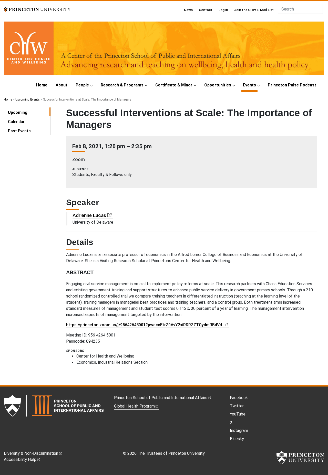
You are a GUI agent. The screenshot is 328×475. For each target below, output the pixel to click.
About (61, 85)
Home (41, 85)
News (188, 10)
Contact (205, 10)
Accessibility (20, 459)
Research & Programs (122, 85)
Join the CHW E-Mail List (254, 10)
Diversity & (31, 453)
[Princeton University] (37, 9)
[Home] (164, 50)
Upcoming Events (27, 99)
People (82, 85)
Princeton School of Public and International (160, 397)
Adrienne (89, 215)
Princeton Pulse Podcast (292, 85)
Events (250, 84)
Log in (223, 10)
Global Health (134, 406)
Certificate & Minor (173, 85)
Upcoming (29, 112)
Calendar (16, 121)
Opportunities (217, 85)
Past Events (19, 130)
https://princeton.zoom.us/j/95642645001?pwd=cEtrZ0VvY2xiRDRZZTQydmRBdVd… (145, 324)
